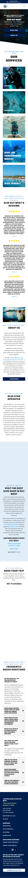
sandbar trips (14, 526)
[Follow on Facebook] (12, 850)
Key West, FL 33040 (14, 545)
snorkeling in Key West (16, 360)
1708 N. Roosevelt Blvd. (14, 543)
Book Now (14, 30)
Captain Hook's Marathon (10, 842)
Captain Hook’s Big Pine (10, 845)
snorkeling (15, 524)
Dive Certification (8, 829)
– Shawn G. (14, 296)
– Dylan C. (14, 272)
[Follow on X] (15, 850)
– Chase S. (14, 236)
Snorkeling (6, 832)
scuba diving (7, 524)
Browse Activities (14, 870)
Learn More (14, 379)
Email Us (5, 819)
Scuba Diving (7, 826)
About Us (14, 35)
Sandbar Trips (7, 835)
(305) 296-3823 (14, 549)
